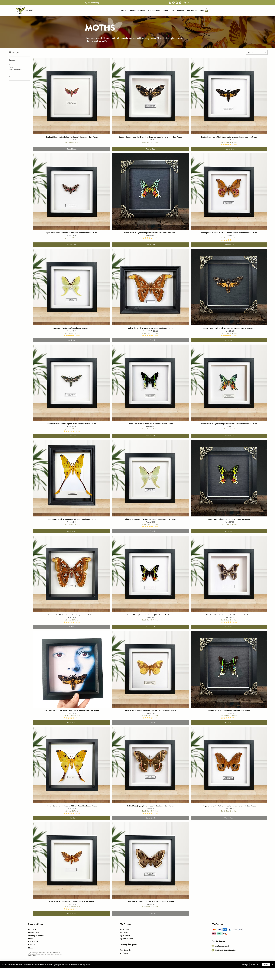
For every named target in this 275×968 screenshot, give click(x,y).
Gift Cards (32, 929)
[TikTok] (180, 3)
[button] (137, 10)
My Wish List (125, 936)
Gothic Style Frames (15, 70)
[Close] (272, 964)
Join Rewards (125, 950)
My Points (124, 953)
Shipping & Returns (36, 936)
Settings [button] (245, 964)
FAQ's (30, 939)
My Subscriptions (126, 939)
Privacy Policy (33, 932)
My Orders (124, 932)
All (9, 64)
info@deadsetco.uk (222, 946)
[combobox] (256, 52)
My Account (124, 929)
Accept (265, 964)
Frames (11, 67)
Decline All (254, 964)
